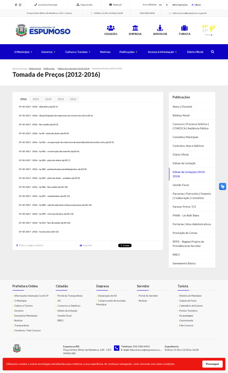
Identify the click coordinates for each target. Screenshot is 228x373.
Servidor (160, 33)
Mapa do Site (86, 4)
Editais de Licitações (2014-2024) (73, 68)
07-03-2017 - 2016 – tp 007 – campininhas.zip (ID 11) (44, 196)
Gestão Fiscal (181, 184)
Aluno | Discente (182, 106)
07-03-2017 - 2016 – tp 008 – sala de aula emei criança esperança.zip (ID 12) (55, 205)
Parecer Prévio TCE (184, 206)
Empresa (135, 33)
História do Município (190, 295)
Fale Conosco (186, 325)
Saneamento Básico (184, 263)
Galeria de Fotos (188, 300)
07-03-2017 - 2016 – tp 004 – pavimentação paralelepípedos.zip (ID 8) (52, 169)
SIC (59, 300)
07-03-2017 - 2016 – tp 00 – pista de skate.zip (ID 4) (44, 133)
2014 (48, 99)
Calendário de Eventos (191, 305)
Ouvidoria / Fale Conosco (27, 330)
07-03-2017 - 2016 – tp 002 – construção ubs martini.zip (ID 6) (49, 151)
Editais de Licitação (184, 163)
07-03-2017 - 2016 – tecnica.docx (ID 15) (39, 231)
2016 (23, 99)
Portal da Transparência (70, 295)
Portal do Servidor (148, 295)
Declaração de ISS (107, 295)
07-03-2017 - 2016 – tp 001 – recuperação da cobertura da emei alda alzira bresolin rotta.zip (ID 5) (66, 142)
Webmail (117, 4)
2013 (61, 99)
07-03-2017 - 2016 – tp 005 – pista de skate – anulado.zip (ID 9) (49, 178)
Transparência (21, 325)
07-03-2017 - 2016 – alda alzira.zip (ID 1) (38, 106)
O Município (21, 51)
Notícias (105, 51)
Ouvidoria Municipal (47, 4)
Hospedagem (186, 315)
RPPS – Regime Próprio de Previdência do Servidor (188, 243)
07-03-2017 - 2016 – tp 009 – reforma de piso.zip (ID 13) (46, 214)
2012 (73, 99)
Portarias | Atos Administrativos (192, 224)
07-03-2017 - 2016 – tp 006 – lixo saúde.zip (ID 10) (43, 187)
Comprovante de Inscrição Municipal (111, 302)
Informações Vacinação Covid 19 (31, 295)
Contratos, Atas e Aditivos (188, 145)
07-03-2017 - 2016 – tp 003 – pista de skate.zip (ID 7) (44, 160)
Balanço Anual (181, 115)
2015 (36, 99)
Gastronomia (186, 320)
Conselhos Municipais (185, 137)
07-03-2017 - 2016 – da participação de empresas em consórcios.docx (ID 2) (56, 115)
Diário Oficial (195, 51)
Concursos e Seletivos (69, 305)
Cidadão (110, 33)
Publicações (127, 51)
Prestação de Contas (185, 232)
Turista (184, 33)
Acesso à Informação (161, 51)
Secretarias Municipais (25, 315)
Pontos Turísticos (188, 310)
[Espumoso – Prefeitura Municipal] (42, 30)
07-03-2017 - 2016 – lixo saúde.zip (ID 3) (38, 124)
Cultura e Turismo (76, 51)
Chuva (207, 34)
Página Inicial (35, 68)
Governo (46, 51)
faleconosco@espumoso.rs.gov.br (148, 349)
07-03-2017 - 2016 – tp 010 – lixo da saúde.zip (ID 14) (44, 222)
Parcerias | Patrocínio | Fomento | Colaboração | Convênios (192, 196)
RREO (176, 254)
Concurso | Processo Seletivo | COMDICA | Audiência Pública (191, 126)
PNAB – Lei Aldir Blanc (186, 215)
